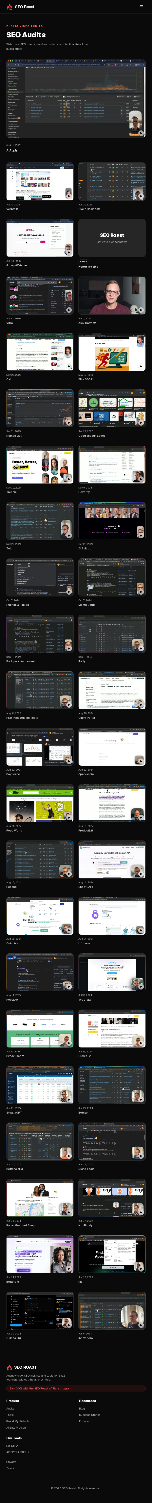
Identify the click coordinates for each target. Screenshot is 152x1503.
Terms (10, 1468)
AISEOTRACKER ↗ (18, 1452)
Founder (84, 1421)
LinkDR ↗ (12, 1446)
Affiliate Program (16, 1427)
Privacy (11, 1462)
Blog (82, 1408)
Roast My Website (17, 1421)
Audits (10, 1408)
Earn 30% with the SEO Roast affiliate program (40, 1388)
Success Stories (90, 1415)
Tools (10, 1415)
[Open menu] (141, 6)
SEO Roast (25, 1367)
